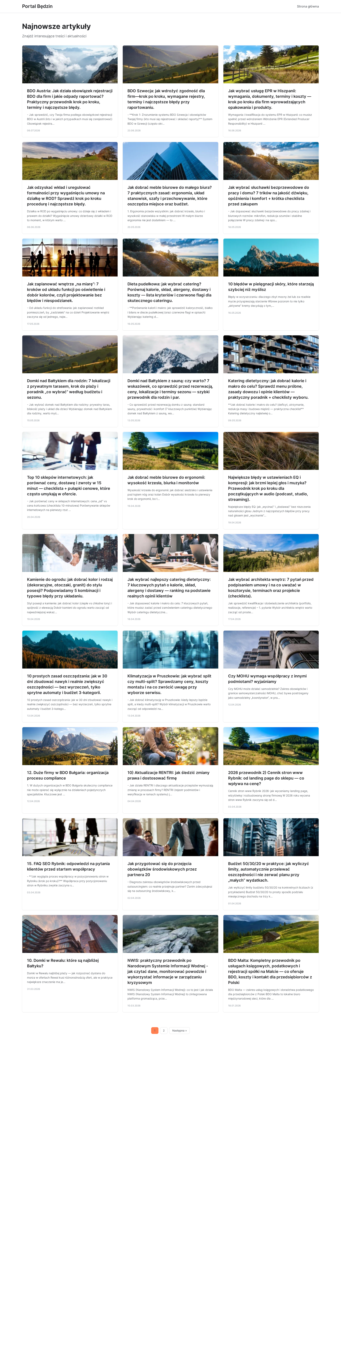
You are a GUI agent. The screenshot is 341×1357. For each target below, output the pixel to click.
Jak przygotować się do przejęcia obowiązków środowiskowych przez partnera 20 (162, 869)
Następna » (179, 1030)
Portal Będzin (37, 6)
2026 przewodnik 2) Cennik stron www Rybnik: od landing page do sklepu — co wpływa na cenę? (266, 778)
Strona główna (308, 6)
